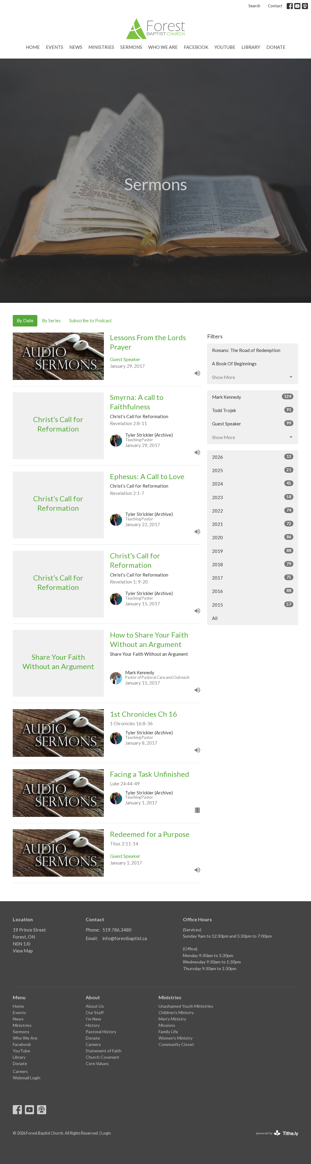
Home (33, 47)
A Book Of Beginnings (234, 363)
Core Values (97, 1063)
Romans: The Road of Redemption (246, 350)
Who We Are (163, 47)
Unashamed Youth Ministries (186, 1006)
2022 (251, 510)
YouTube (224, 47)
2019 (251, 551)
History (93, 1025)
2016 (251, 591)
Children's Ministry (176, 1012)
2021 (251, 524)
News (75, 47)
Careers (20, 1071)
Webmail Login (26, 1077)
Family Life (168, 1031)
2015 (251, 604)
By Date (25, 320)
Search (254, 5)
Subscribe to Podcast (90, 320)
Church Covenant (102, 1057)
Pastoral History (101, 1031)
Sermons (131, 47)
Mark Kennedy (251, 397)
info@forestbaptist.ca (124, 938)
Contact (275, 5)
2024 (251, 483)
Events (54, 47)
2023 (251, 497)
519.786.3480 (117, 929)
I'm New (93, 1018)
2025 (251, 470)
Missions (167, 1025)
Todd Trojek (251, 410)
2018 (251, 564)
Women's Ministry (176, 1037)
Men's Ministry (172, 1018)
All (214, 618)
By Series (51, 320)
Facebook (196, 47)
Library (250, 47)
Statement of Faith (103, 1050)
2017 (251, 577)
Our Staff (95, 1012)
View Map (23, 950)
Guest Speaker (251, 423)
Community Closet (176, 1044)
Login (106, 1133)
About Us (95, 1006)
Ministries (101, 47)
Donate (275, 47)
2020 (251, 537)
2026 (251, 457)
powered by (274, 1138)
